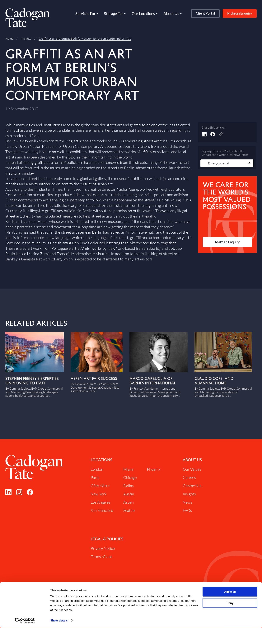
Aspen (128, 502)
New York (99, 494)
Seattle (129, 510)
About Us (192, 459)
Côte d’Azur (100, 485)
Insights (26, 38)
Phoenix (153, 469)
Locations (101, 459)
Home (9, 38)
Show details (59, 620)
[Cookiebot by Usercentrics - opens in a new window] (25, 620)
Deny (230, 603)
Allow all (230, 591)
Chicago (130, 477)
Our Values (192, 469)
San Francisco (102, 510)
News (187, 502)
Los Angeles (100, 502)
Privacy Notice (103, 548)
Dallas (128, 485)
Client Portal (205, 13)
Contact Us (192, 485)
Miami (128, 469)
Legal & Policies (107, 538)
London (97, 469)
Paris (95, 477)
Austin (128, 494)
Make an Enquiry (239, 13)
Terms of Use (101, 556)
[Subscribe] (249, 163)
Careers (189, 477)
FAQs (187, 510)
